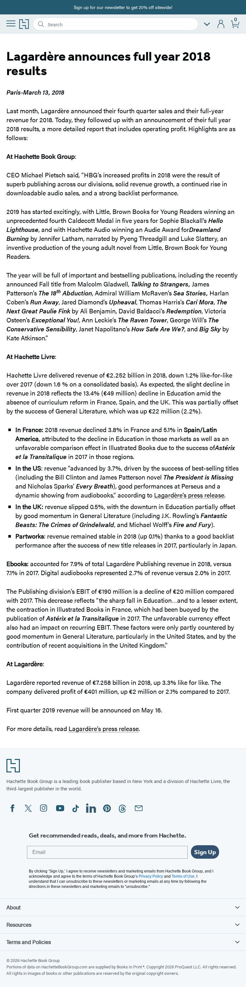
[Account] (221, 24)
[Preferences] (207, 24)
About (13, 907)
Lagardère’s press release (189, 494)
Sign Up (205, 852)
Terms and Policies (28, 942)
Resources (18, 924)
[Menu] (10, 23)
